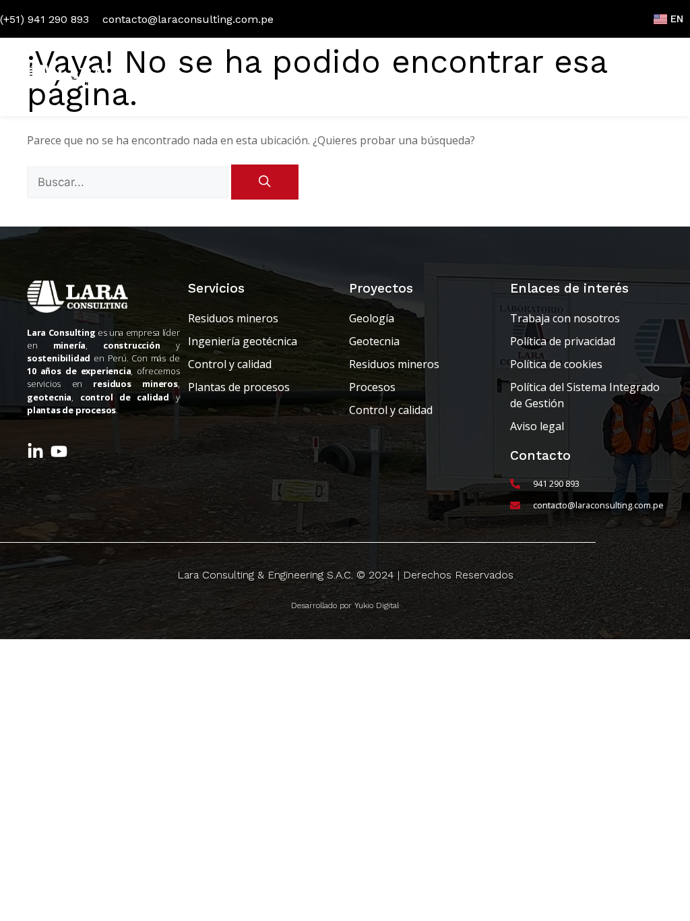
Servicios (316, 76)
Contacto (630, 76)
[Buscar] (265, 182)
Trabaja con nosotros (539, 76)
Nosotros (251, 76)
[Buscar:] (129, 182)
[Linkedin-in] (35, 451)
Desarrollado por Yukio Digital (345, 605)
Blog (458, 76)
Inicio (192, 76)
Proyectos (399, 76)
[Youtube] (59, 451)
